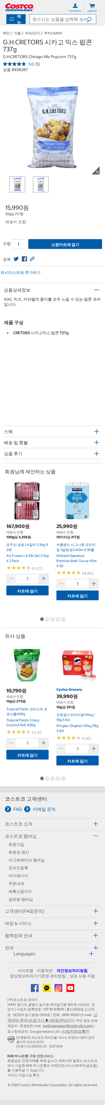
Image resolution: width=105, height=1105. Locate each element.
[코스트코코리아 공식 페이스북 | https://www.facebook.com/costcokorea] (35, 989)
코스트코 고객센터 (26, 799)
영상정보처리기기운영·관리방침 (38, 975)
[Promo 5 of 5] (63, 620)
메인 (6, 33)
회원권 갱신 (19, 852)
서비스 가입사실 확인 (23, 1075)
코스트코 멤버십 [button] (21, 836)
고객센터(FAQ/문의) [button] (24, 911)
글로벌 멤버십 (21, 899)
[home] (19, 7)
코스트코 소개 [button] (18, 824)
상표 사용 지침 (82, 975)
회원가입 (16, 844)
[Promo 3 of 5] (52, 620)
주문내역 (16, 883)
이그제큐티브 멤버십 (27, 860)
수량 (7, 243)
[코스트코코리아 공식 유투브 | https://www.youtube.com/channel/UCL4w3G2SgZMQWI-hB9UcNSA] (70, 989)
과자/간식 (32, 33)
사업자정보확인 (76, 1031)
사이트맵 (25, 970)
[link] (16, 259)
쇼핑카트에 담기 (65, 244)
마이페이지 (18, 875)
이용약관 (44, 970)
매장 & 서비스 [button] (18, 923)
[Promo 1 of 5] (42, 620)
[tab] (52, 823)
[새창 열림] (11, 1040)
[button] (91, 19)
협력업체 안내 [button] (18, 935)
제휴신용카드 (20, 891)
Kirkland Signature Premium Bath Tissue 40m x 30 (76, 560)
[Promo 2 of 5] (47, 620)
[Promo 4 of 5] (58, 620)
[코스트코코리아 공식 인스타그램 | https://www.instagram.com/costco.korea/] (58, 989)
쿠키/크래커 (53, 33)
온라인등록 (18, 867)
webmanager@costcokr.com (67, 1025)
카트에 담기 (27, 591)
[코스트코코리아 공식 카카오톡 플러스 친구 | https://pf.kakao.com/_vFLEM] (47, 989)
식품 (17, 33)
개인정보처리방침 (72, 970)
